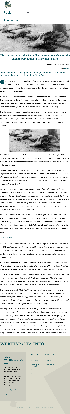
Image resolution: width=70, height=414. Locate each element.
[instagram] (15, 390)
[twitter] (11, 390)
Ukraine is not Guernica (7, 237)
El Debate (66, 68)
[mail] (6, 394)
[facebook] (6, 390)
